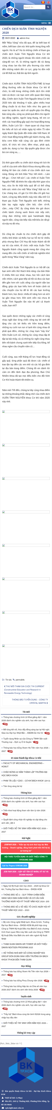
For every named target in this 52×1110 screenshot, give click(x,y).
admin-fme (24, 37)
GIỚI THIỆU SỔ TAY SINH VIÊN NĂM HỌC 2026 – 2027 (25, 830)
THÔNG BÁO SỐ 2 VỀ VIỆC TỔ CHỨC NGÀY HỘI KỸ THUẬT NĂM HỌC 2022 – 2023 (26, 908)
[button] (44, 23)
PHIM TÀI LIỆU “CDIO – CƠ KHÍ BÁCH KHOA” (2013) (26, 780)
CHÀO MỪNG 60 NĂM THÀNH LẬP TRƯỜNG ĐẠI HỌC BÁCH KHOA (24, 774)
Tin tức (8, 679)
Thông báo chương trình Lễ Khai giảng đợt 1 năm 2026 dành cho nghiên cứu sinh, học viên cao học (24, 719)
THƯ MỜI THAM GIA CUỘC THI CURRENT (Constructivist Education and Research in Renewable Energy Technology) (24, 689)
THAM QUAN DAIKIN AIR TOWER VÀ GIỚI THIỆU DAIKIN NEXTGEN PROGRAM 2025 (24, 946)
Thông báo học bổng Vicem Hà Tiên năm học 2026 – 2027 (26, 749)
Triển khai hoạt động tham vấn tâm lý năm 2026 (24, 810)
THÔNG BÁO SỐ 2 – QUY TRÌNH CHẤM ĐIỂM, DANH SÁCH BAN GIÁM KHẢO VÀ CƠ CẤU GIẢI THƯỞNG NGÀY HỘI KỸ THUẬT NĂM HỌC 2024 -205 (25, 898)
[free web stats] (26, 1037)
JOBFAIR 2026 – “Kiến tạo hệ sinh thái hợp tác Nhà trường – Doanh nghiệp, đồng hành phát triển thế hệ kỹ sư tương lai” (26, 847)
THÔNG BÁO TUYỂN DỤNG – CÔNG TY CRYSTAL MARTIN (30, 701)
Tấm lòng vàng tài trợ (12, 786)
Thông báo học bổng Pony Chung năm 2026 (23, 980)
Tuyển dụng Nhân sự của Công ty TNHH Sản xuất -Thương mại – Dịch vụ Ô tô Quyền (25, 740)
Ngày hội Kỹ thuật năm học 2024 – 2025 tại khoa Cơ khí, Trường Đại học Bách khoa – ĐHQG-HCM (25, 887)
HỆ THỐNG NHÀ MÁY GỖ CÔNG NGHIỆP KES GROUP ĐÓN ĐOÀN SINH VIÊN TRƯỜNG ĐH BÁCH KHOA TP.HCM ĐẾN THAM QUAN (25, 956)
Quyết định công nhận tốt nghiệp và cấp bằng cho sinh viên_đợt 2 (24, 821)
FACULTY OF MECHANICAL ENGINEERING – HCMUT (23, 765)
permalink (20, 679)
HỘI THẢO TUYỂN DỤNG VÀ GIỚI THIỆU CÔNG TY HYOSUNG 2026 (26, 858)
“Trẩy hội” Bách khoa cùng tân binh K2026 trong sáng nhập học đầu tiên (26, 1016)
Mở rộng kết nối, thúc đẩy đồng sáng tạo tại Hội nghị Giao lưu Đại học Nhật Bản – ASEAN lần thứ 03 (25, 731)
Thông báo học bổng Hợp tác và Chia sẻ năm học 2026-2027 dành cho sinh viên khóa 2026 (24, 988)
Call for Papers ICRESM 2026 (14, 865)
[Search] (48, 7)
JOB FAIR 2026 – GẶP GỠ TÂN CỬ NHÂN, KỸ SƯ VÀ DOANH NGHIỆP (26, 873)
